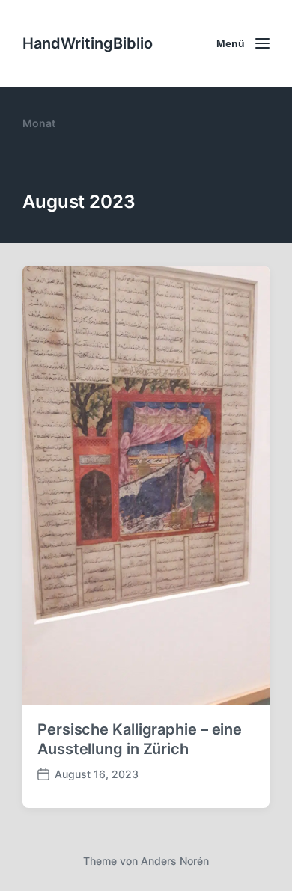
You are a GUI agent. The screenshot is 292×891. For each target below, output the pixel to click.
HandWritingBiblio (87, 43)
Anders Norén (175, 860)
